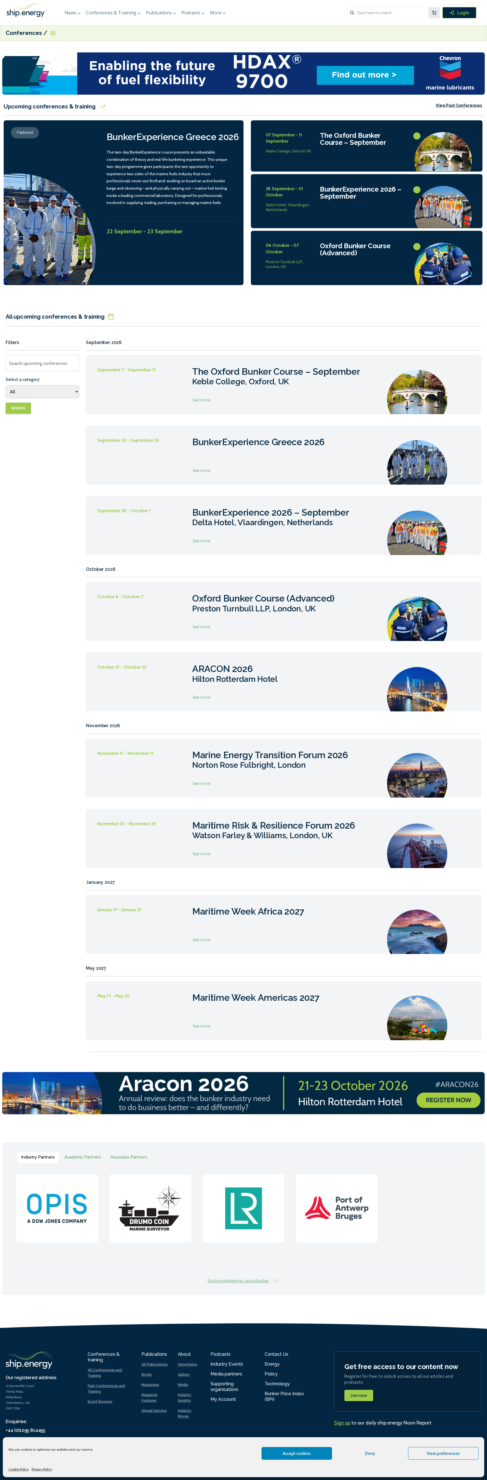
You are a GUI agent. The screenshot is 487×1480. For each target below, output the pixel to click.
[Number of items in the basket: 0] (434, 12)
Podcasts (190, 12)
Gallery (184, 1375)
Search (18, 408)
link (57, 1202)
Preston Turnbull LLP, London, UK (284, 264)
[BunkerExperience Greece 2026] (51, 211)
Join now (358, 1395)
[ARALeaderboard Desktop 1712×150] (243, 1092)
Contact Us (276, 1354)
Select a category (22, 379)
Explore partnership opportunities (238, 1281)
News (70, 12)
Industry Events (227, 1364)
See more (283, 384)
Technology (277, 1383)
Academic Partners (82, 1157)
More (216, 12)
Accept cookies (297, 1453)
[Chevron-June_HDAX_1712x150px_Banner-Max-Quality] (243, 73)
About (184, 1354)
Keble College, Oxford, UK (288, 151)
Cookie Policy (18, 1469)
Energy (272, 1364)
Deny (370, 1453)
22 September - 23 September (145, 231)
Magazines (150, 1385)
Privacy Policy (42, 1469)
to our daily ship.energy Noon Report (382, 1423)
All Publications (154, 1364)
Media (183, 1385)
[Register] (459, 12)
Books (146, 1375)
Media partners (226, 1374)
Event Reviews (100, 1402)
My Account (223, 1399)
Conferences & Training (111, 12)
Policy (271, 1374)
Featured (25, 132)
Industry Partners (38, 1157)
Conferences (24, 33)
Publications (159, 12)
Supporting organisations (224, 1386)
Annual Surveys (154, 1411)
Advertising (187, 1364)
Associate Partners (128, 1157)
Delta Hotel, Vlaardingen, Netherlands (288, 207)
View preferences (443, 1453)
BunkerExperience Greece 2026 (173, 137)
